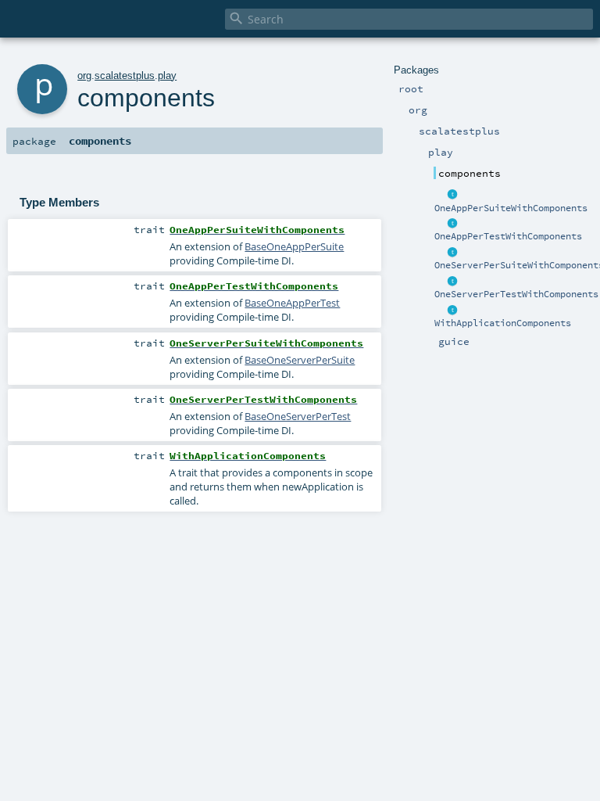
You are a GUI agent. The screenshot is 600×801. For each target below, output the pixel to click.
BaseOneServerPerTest (298, 416)
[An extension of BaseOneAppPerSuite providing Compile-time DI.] (452, 195)
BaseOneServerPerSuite (300, 360)
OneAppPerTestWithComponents (508, 236)
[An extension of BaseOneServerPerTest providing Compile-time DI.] (452, 281)
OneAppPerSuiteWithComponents (511, 208)
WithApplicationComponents (502, 323)
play (167, 75)
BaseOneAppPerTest (292, 303)
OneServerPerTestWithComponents (516, 294)
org (84, 75)
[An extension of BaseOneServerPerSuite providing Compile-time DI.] (452, 252)
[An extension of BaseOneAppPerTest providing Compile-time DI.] (452, 223)
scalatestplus (125, 75)
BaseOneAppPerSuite (294, 246)
